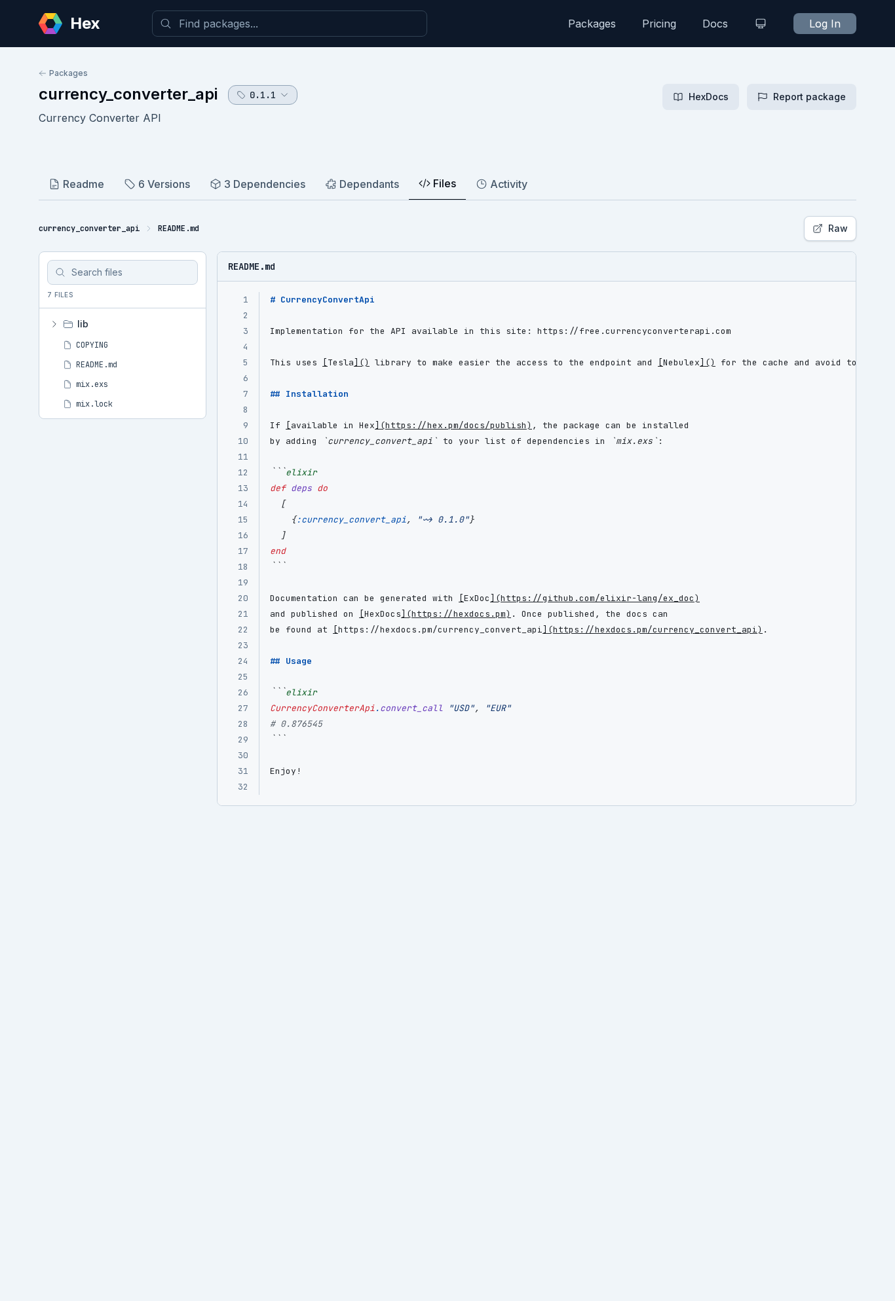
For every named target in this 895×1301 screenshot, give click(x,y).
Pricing (659, 23)
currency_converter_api (128, 93)
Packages (592, 23)
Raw (838, 228)
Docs (715, 23)
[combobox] (289, 23)
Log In (825, 23)
